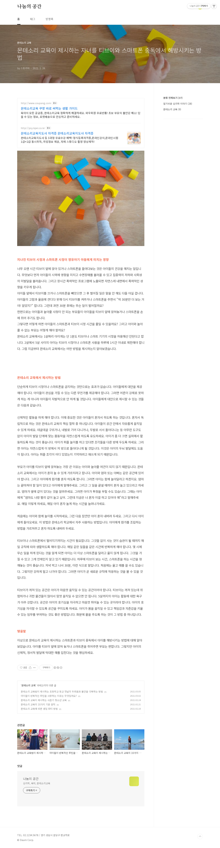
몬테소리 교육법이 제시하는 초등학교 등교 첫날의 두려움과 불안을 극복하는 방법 (62, 691)
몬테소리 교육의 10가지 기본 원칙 (38, 704)
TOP (200, 836)
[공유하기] (30, 667)
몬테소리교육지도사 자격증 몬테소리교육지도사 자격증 (57, 133)
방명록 (49, 19)
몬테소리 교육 (28, 685)
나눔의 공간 (29, 6)
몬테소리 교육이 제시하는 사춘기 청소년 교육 (44, 700)
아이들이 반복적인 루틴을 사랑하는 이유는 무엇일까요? (49, 696)
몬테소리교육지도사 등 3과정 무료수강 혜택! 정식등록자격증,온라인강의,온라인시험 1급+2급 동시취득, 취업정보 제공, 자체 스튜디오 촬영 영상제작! (69, 139)
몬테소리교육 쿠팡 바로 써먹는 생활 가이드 (49, 108)
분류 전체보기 (173, 97)
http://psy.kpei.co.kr (33, 128)
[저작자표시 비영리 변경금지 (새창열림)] (57, 667)
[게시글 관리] (34, 667)
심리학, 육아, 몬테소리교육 (36, 783)
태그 (32, 19)
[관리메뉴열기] (214, 6)
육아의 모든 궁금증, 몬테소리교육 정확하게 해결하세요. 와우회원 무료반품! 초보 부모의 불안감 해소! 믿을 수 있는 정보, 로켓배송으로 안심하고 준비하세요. (80, 115)
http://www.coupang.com (36, 103)
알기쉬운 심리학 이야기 (177, 103)
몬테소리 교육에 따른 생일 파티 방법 (39, 708)
